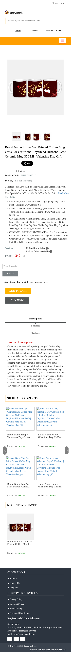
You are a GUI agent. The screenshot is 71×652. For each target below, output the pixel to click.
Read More (63, 193)
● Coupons (13, 587)
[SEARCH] (61, 21)
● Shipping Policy (16, 604)
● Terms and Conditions (18, 613)
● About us (13, 578)
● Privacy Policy (15, 599)
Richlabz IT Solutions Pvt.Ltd (53, 650)
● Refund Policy (15, 608)
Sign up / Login (57, 3)
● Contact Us (13, 583)
